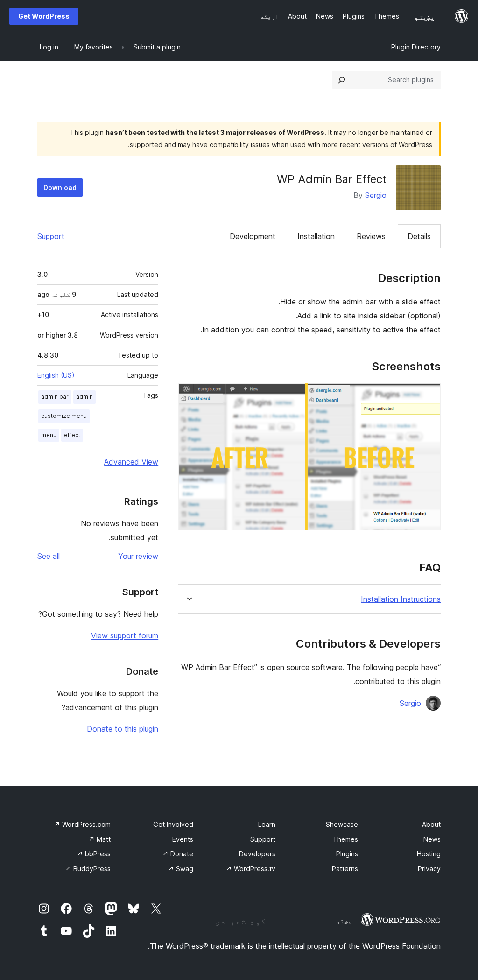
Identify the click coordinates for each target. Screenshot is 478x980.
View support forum (124, 635)
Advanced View (131, 461)
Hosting (429, 854)
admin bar (55, 396)
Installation (316, 236)
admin (84, 396)
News (432, 839)
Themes (345, 839)
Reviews (371, 236)
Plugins (347, 854)
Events (182, 839)
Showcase (342, 824)
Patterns (345, 869)
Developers (257, 854)
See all (48, 556)
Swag (180, 869)
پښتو (344, 920)
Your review (138, 556)
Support (50, 236)
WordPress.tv (250, 869)
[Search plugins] (341, 80)
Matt (100, 839)
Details (419, 236)
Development (252, 236)
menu (48, 434)
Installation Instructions (401, 599)
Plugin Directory (416, 47)
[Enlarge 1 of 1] (428, 395)
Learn (266, 824)
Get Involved (173, 824)
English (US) (56, 375)
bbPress (94, 854)
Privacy (429, 869)
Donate (177, 854)
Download (60, 187)
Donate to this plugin (122, 728)
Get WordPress (44, 16)
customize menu (64, 415)
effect (72, 434)
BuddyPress (88, 869)
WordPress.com (82, 824)
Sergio (376, 195)
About (431, 824)
